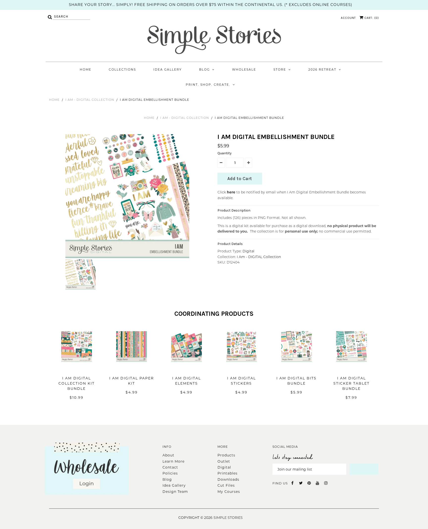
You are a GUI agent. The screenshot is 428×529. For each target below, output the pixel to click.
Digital (248, 251)
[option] (127, 196)
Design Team (175, 491)
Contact (170, 467)
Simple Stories (228, 517)
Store (279, 69)
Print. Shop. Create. (208, 84)
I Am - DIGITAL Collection (89, 100)
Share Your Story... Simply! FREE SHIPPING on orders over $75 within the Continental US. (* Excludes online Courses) (210, 4)
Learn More (173, 461)
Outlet (223, 461)
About (168, 455)
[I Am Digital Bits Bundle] (296, 369)
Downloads (228, 479)
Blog (204, 69)
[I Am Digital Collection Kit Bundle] (77, 369)
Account (348, 18)
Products (226, 455)
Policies (170, 473)
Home (85, 69)
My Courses (228, 491)
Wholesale (244, 69)
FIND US (280, 483)
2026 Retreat (322, 69)
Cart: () (371, 18)
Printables (227, 473)
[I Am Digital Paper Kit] (131, 369)
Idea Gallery (167, 69)
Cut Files (226, 485)
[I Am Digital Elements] (186, 369)
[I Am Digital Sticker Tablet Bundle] (351, 369)
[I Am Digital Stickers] (241, 369)
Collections (122, 69)
